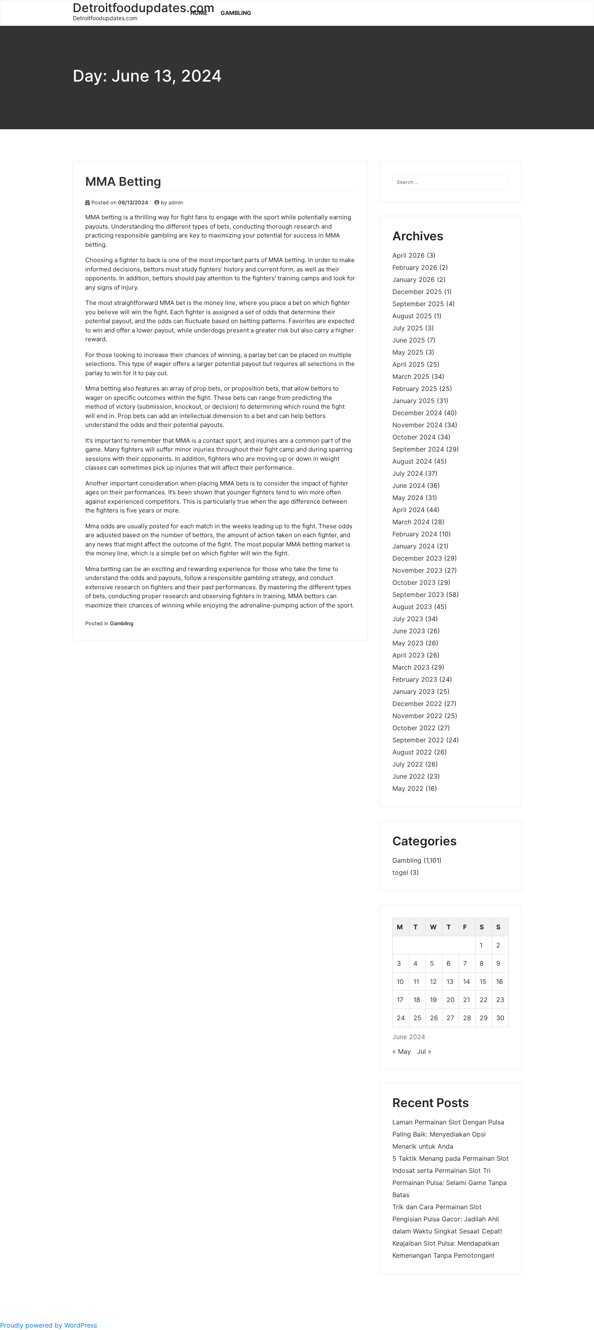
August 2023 (412, 607)
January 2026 (413, 279)
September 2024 (418, 449)
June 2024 (408, 485)
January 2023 (413, 691)
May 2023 (407, 643)
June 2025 (408, 340)
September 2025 (418, 304)
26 (434, 1018)
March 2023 (411, 667)
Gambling (236, 12)
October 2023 (414, 582)
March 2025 (411, 376)
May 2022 (407, 788)
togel (400, 872)
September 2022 (418, 740)
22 (484, 1000)
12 (433, 981)
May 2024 (407, 498)
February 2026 (414, 267)
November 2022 (417, 716)
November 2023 (417, 570)
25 (417, 1018)
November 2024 (417, 425)
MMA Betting (123, 181)
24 (401, 1018)
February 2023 (414, 679)
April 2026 (408, 255)
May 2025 (407, 352)
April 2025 (408, 364)
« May (401, 1051)
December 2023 (417, 558)
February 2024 (414, 534)
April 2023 (408, 655)
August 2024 (412, 461)
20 (451, 1000)
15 (483, 981)
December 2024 (417, 413)
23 (500, 1000)
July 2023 (407, 619)
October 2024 (414, 437)
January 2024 (413, 546)
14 (466, 981)
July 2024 (407, 473)
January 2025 (413, 401)
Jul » (424, 1051)
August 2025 (412, 316)
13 (450, 981)
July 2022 (407, 764)
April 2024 (408, 510)
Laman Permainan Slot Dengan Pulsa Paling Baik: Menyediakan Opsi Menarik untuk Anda (448, 1134)
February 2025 (414, 389)
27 (450, 1018)
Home (199, 12)
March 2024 (411, 522)
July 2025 (407, 328)
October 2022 (414, 728)
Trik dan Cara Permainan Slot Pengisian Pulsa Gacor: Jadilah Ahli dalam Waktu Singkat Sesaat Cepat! (447, 1219)
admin (176, 203)
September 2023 (418, 594)
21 (466, 1000)
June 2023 (408, 631)
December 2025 (417, 292)
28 (467, 1018)
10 (400, 981)
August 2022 (412, 752)
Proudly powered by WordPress (48, 1325)
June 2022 (408, 776)
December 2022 (417, 704)
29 (484, 1018)
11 (416, 981)
